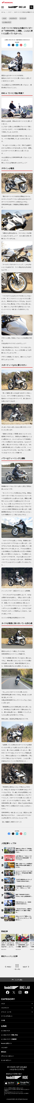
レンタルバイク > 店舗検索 (9, 1039)
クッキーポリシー (6, 1060)
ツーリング (23, 18)
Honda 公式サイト (6, 1043)
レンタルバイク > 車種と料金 (9, 1035)
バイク (10, 12)
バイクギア (4, 1047)
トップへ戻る (18, 979)
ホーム (3, 12)
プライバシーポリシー (7, 1056)
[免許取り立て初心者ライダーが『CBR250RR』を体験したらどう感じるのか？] (8, 967)
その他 (3, 1020)
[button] (32, 1004)
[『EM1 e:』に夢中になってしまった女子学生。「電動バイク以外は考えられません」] (26, 967)
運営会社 (3, 1052)
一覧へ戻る (17, 969)
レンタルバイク (7, 22)
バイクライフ (13, 18)
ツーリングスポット (7, 1016)
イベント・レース (6, 1012)
